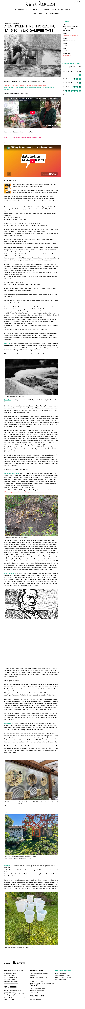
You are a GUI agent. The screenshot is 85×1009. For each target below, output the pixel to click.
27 (71, 90)
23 (80, 86)
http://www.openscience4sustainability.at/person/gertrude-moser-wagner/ (25, 492)
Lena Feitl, (7, 87)
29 (77, 90)
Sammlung (37, 9)
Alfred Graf (37, 87)
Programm (19, 9)
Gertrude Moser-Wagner (26, 87)
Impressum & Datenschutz (11, 983)
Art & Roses (66, 55)
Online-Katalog (34, 992)
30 (80, 90)
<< (64, 66)
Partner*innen (64, 9)
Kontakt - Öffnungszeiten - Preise (12, 990)
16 (80, 83)
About (28, 9)
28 (74, 90)
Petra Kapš (14, 87)
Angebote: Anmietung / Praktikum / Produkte (42, 13)
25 (66, 90)
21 (74, 86)
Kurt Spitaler (46, 87)
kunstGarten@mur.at (9, 979)
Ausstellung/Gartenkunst (69, 35)
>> (80, 66)
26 (69, 90)
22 (77, 86)
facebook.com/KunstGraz (11, 981)
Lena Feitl (7, 344)
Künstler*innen (50, 9)
